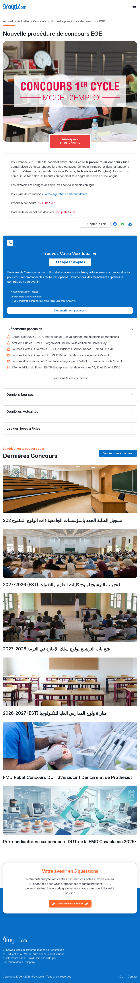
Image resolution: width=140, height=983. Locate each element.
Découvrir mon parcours (70, 903)
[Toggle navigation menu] (134, 6)
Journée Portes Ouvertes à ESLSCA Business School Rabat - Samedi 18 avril (62, 349)
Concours (39, 21)
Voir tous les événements (70, 378)
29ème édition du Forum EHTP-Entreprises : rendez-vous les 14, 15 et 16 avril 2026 (66, 367)
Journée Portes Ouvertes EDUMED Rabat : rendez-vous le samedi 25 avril (60, 355)
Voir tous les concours (118, 453)
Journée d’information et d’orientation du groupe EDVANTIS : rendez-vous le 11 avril (67, 361)
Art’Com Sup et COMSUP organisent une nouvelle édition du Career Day (59, 343)
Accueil (8, 21)
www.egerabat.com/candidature (66, 194)
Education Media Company (19, 962)
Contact (132, 976)
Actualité (23, 21)
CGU (120, 976)
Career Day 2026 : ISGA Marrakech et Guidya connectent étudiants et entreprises (65, 337)
